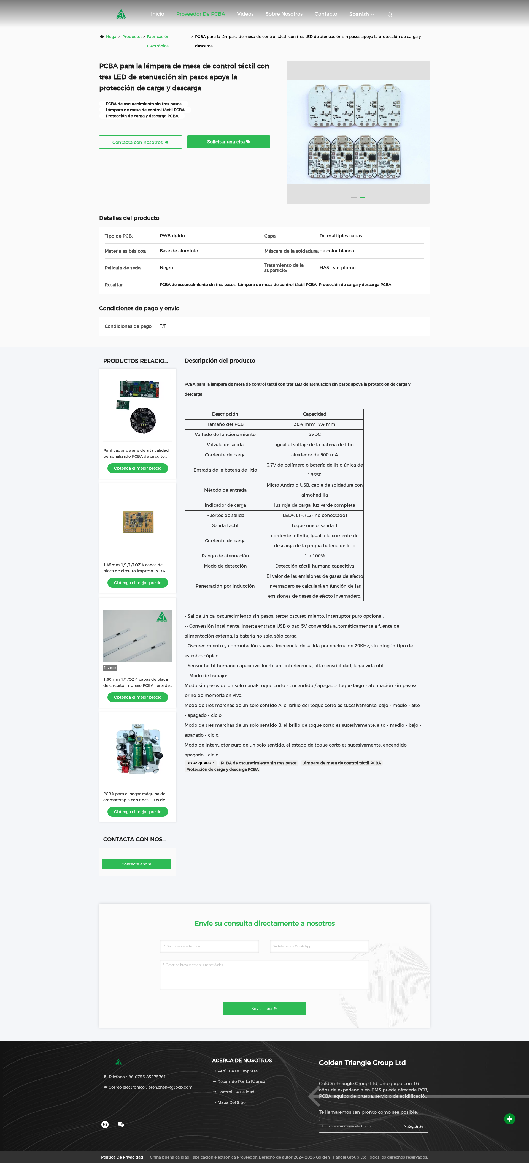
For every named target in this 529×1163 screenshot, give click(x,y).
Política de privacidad (122, 1157)
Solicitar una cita (226, 142)
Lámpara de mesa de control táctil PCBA (341, 763)
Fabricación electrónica (158, 41)
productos (132, 36)
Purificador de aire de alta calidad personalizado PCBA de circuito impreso (136, 456)
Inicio (157, 14)
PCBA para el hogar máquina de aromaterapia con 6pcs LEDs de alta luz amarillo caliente (134, 799)
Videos (245, 14)
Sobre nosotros (284, 14)
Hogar (112, 36)
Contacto (326, 14)
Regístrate (414, 1126)
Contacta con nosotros (138, 142)
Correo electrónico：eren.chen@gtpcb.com (150, 1087)
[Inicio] (121, 13)
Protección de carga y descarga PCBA (222, 769)
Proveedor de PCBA (200, 14)
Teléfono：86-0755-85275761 (136, 1076)
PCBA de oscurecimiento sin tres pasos (259, 763)
